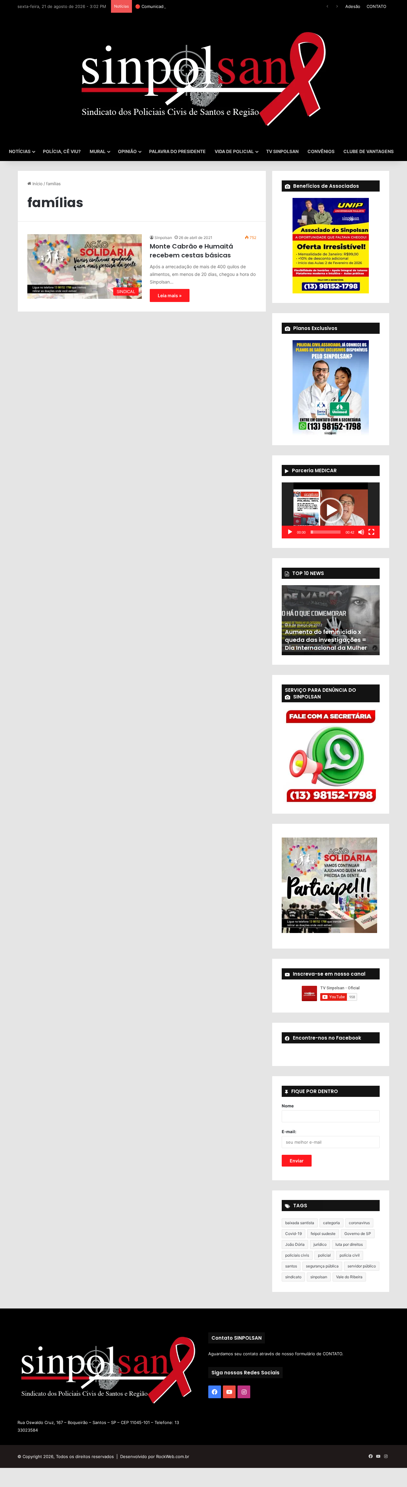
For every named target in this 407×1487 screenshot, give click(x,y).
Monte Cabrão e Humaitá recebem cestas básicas (191, 251)
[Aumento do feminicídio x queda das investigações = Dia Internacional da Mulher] (331, 620)
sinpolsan (318, 1276)
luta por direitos (349, 1244)
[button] (330, 510)
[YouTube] (229, 1391)
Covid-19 (293, 1233)
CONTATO (376, 6)
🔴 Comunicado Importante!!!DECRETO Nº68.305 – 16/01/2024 (197, 6)
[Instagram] (244, 1391)
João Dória (295, 1244)
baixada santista (299, 1222)
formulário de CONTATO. (319, 1353)
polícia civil (350, 1255)
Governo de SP (357, 1233)
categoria (331, 1222)
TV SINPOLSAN (282, 151)
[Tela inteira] (371, 532)
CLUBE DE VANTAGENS (368, 151)
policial (324, 1255)
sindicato (293, 1276)
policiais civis (297, 1255)
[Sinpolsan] (203, 77)
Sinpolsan (163, 237)
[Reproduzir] (290, 532)
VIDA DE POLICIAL (234, 151)
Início (37, 183)
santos (291, 1266)
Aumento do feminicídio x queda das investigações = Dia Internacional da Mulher (326, 640)
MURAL (98, 151)
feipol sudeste (323, 1233)
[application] (331, 510)
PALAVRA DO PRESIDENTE (177, 151)
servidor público (362, 1266)
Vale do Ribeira (349, 1276)
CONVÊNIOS (321, 151)
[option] (331, 620)
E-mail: (289, 1131)
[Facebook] (214, 1391)
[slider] (326, 532)
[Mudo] (361, 532)
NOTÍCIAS (20, 151)
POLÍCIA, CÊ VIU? (62, 151)
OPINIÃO (127, 151)
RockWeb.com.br (172, 1456)
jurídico (320, 1244)
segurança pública (322, 1266)
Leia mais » (170, 295)
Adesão (352, 6)
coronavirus (359, 1222)
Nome (288, 1105)
